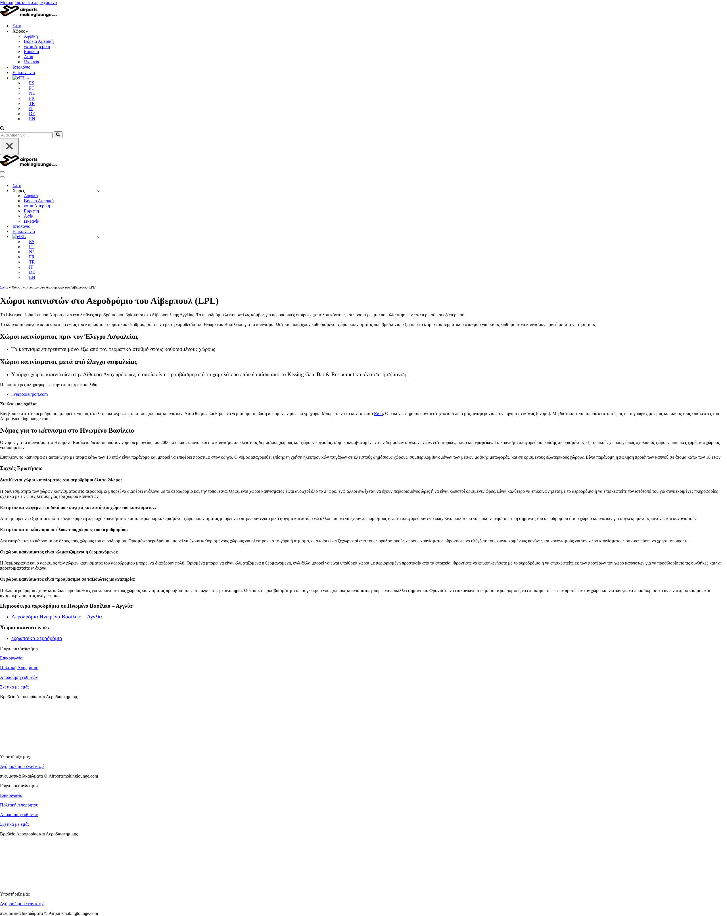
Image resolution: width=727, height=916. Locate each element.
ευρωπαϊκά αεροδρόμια (36, 638)
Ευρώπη (31, 51)
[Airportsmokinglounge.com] (28, 15)
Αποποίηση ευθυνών (19, 677)
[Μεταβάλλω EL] (98, 236)
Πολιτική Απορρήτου (19, 667)
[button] (27, 31)
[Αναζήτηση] (2, 128)
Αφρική (31, 36)
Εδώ (378, 413)
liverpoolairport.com (29, 394)
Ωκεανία (31, 61)
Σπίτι (16, 25)
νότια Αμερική (37, 46)
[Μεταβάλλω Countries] (98, 190)
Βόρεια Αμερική (39, 41)
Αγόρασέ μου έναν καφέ (22, 766)
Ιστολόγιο (21, 67)
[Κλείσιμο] (9, 146)
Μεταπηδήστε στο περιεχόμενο (28, 2)
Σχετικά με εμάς (14, 687)
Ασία (28, 56)
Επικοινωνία (23, 72)
